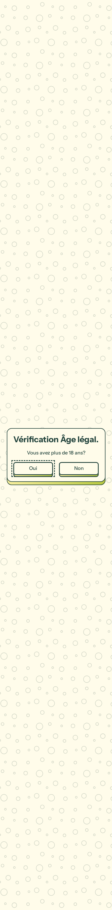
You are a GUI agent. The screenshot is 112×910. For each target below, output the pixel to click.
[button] (33, 468)
